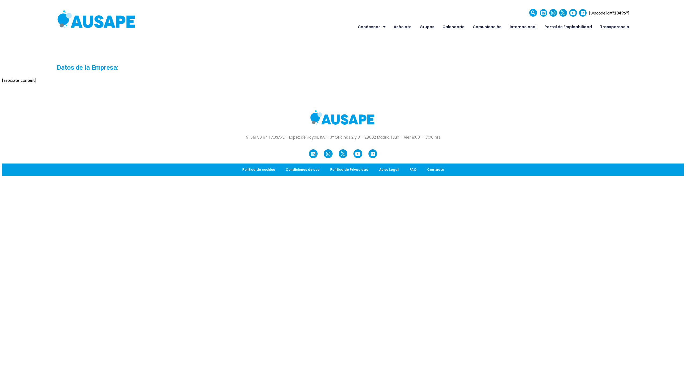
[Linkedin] (543, 13)
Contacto (435, 169)
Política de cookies (258, 169)
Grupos (427, 26)
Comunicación (487, 26)
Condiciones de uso (302, 169)
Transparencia (614, 26)
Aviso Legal (389, 169)
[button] (533, 13)
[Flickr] (583, 13)
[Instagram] (553, 13)
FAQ (412, 169)
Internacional (523, 26)
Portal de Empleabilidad (568, 26)
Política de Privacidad (349, 169)
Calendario (453, 26)
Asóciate (403, 26)
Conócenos (369, 26)
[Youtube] (573, 13)
